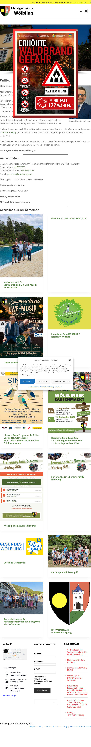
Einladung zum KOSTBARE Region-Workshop (65, 335)
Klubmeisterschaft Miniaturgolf (17, 689)
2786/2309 (20, 167)
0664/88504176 (27, 170)
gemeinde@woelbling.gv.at (19, 174)
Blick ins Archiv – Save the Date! (68, 218)
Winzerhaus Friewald (18, 675)
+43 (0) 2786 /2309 (80, 2)
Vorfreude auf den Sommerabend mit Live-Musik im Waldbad (20, 285)
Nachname (38, 661)
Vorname (37, 653)
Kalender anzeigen (10, 695)
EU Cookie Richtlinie (80, 726)
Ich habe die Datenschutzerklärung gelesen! (43, 681)
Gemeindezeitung (8, 132)
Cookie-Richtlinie (34, 387)
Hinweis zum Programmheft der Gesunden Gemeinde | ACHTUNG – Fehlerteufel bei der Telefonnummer (21, 439)
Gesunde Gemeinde (14, 562)
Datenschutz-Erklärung (55, 726)
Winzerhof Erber (16, 682)
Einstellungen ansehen (61, 381)
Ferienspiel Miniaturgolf (64, 572)
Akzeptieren (27, 381)
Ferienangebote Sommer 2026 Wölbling (67, 478)
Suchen (54, 702)
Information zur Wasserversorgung (61, 631)
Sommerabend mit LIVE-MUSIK (77, 669)
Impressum (58, 387)
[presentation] (21, 245)
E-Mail (37, 669)
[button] (70, 360)
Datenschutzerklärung (47, 387)
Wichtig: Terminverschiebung (20, 525)
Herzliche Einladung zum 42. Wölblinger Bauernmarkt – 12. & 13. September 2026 (67, 440)
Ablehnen (43, 381)
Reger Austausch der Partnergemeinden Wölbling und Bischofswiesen (22, 621)
